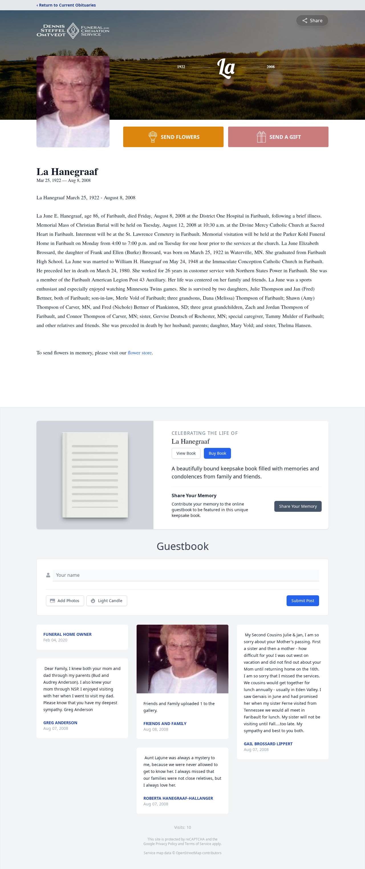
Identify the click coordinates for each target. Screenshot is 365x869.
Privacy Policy (166, 843)
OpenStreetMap (188, 852)
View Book (186, 453)
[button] (182, 659)
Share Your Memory (298, 506)
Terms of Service (198, 843)
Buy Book (217, 453)
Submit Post (302, 600)
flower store (140, 352)
